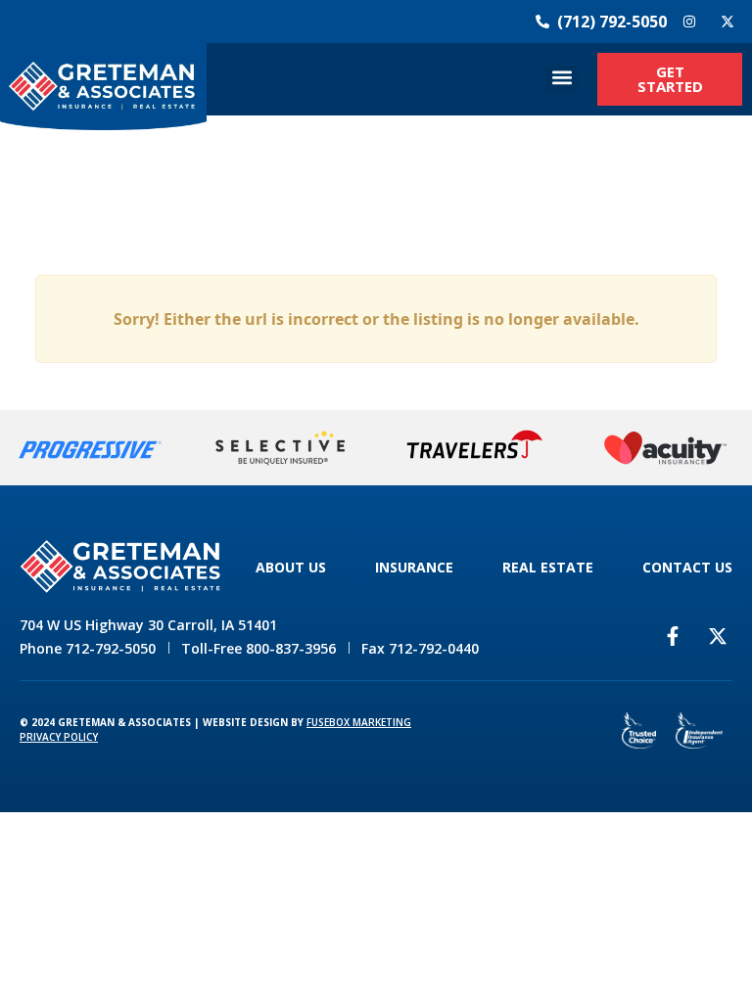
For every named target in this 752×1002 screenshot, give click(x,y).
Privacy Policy (59, 737)
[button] (561, 80)
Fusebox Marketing (358, 722)
